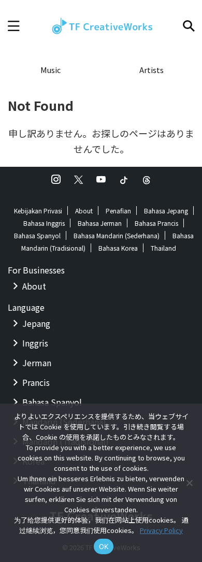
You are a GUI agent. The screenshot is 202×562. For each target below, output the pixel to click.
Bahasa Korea (118, 247)
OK (104, 546)
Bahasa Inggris (44, 223)
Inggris (35, 343)
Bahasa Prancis (156, 223)
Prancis (36, 382)
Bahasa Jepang (166, 210)
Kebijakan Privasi (38, 210)
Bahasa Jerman (100, 223)
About (84, 210)
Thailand (163, 247)
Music (50, 69)
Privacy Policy (161, 530)
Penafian (118, 210)
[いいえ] (189, 483)
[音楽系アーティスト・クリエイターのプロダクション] (101, 25)
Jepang (36, 323)
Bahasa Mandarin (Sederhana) (117, 235)
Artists (151, 69)
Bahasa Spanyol (37, 235)
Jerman (36, 362)
